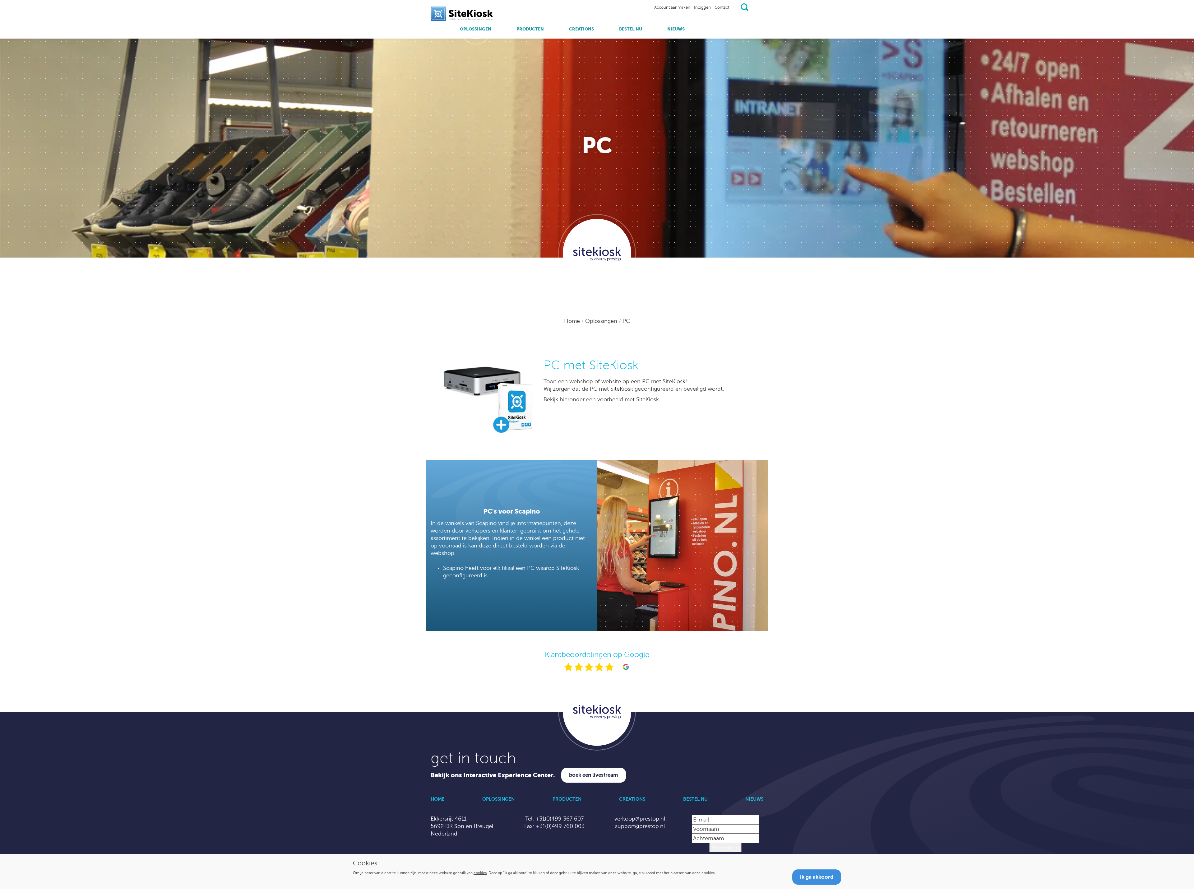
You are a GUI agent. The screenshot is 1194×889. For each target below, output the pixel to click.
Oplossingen (475, 28)
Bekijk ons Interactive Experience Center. (493, 775)
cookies (480, 873)
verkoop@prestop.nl (639, 819)
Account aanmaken (672, 7)
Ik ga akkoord (816, 877)
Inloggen (702, 7)
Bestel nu (630, 28)
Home (572, 321)
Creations (581, 28)
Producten (530, 28)
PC (626, 321)
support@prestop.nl (640, 826)
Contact (722, 7)
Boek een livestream (593, 775)
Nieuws (676, 28)
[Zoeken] (744, 7)
